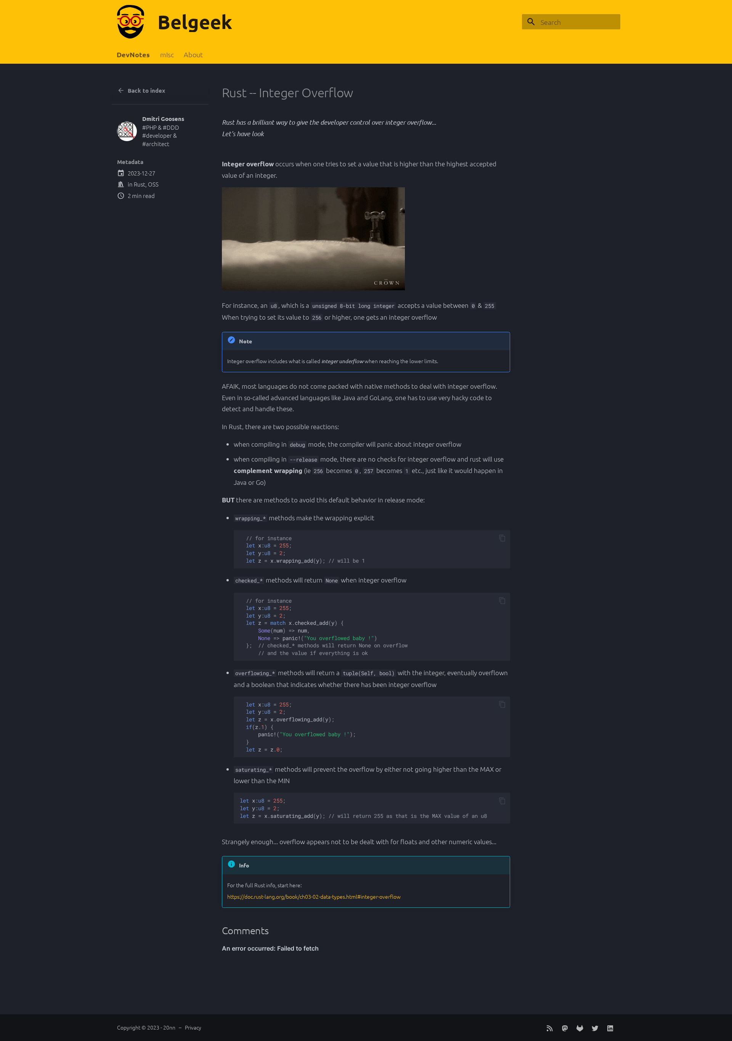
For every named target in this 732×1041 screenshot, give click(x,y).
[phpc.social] (564, 1027)
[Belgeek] (131, 22)
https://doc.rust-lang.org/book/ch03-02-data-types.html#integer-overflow (314, 896)
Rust (139, 184)
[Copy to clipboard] (502, 538)
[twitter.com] (595, 1027)
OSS (153, 184)
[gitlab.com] (579, 1027)
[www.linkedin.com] (610, 1027)
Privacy (193, 1027)
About (193, 54)
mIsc (167, 54)
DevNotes (133, 54)
